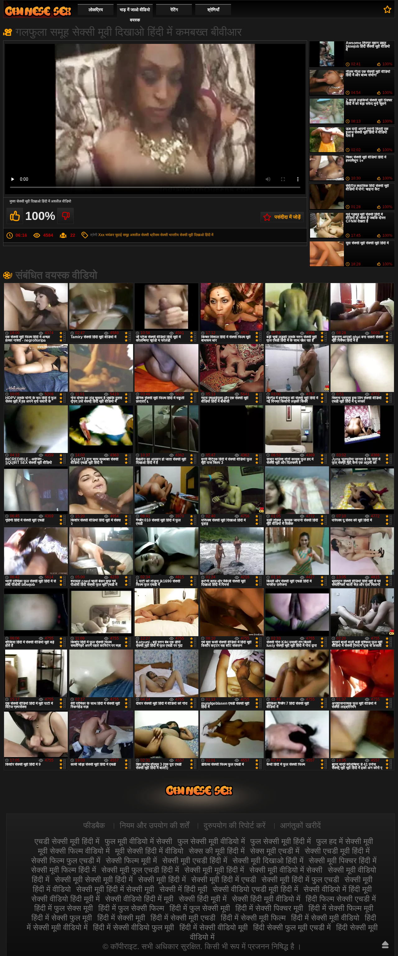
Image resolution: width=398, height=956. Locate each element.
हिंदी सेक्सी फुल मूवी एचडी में (292, 927)
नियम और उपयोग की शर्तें (154, 825)
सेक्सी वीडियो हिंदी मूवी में (65, 898)
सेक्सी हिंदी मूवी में (203, 898)
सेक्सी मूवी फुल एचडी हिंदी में (140, 869)
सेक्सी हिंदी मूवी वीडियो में (266, 898)
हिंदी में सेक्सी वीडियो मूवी (213, 927)
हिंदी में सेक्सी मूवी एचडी (182, 917)
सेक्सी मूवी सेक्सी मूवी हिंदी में (94, 879)
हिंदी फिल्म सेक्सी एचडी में (341, 898)
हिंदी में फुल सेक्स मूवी (63, 908)
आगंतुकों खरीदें (300, 825)
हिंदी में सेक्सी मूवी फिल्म (253, 917)
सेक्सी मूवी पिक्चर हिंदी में (343, 860)
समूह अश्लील (131, 235)
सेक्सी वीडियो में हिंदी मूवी (337, 889)
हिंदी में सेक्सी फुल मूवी (61, 917)
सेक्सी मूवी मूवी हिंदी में (214, 869)
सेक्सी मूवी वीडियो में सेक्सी (285, 869)
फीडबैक (94, 825)
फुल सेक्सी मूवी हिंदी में (280, 841)
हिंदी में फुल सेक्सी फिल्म (131, 908)
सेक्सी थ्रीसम (150, 235)
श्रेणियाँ (213, 9)
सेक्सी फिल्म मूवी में (131, 860)
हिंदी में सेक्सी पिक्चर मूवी (269, 908)
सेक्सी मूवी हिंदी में (162, 879)
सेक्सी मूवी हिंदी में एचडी (223, 879)
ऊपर (385, 944)
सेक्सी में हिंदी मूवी (183, 889)
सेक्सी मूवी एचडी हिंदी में (194, 860)
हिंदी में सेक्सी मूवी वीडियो (325, 917)
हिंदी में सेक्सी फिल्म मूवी (340, 908)
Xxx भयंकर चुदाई (110, 235)
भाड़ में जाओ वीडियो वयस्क (135, 14)
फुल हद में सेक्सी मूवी (344, 841)
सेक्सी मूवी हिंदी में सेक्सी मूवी (115, 889)
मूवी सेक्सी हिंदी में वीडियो (149, 850)
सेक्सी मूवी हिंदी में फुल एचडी (300, 879)
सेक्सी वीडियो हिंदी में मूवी (139, 898)
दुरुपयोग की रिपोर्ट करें (235, 825)
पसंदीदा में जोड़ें (288, 217)
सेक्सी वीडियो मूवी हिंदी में (38, 11)
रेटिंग (174, 9)
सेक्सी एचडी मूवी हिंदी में (337, 850)
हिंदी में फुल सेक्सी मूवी (199, 908)
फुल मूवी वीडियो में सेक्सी (138, 841)
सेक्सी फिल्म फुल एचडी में (65, 860)
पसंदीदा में (387, 9)
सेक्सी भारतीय (169, 235)
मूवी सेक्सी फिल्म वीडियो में (74, 850)
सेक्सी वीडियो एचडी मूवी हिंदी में (255, 889)
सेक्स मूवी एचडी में (274, 850)
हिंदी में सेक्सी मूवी (121, 917)
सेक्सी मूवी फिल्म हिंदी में (63, 869)
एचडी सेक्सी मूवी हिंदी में (67, 841)
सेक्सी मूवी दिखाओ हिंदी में (196, 235)
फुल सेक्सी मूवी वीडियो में (211, 841)
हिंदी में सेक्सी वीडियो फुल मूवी (133, 927)
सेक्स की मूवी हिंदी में (217, 850)
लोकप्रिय (96, 9)
